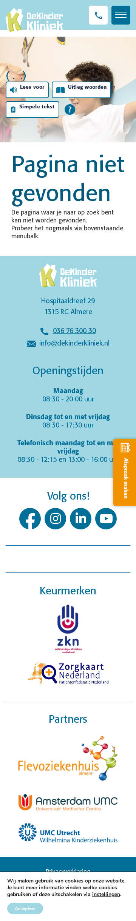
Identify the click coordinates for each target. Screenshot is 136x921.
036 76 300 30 (74, 331)
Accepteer (25, 909)
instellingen (106, 894)
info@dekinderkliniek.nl (74, 343)
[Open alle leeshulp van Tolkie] (70, 109)
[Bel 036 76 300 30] (98, 15)
